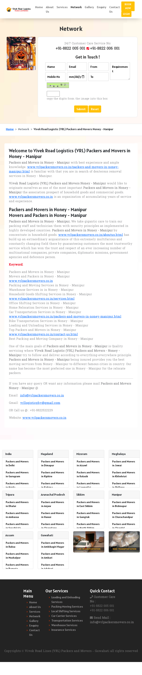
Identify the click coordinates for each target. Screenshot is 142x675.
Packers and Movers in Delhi (17, 463)
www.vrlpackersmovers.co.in (31, 197)
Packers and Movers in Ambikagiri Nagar (52, 544)
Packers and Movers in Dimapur (52, 463)
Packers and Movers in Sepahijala (17, 526)
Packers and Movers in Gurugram (17, 474)
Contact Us (114, 9)
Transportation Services (67, 620)
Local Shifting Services (65, 611)
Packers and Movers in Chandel (123, 526)
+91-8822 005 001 (71, 48)
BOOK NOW (128, 6)
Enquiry (101, 7)
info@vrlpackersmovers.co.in (42, 395)
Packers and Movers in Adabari (52, 566)
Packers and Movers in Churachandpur (123, 515)
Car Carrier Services (64, 616)
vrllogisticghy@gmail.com (40, 403)
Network (76, 7)
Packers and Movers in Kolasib (88, 474)
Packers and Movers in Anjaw (52, 504)
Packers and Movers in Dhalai (17, 504)
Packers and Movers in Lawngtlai (88, 485)
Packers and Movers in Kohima (52, 485)
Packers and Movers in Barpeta (17, 566)
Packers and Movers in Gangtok (88, 515)
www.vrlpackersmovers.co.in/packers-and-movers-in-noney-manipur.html (65, 317)
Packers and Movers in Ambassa (17, 515)
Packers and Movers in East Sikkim (88, 504)
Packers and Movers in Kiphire (52, 474)
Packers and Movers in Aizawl (88, 463)
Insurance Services (63, 630)
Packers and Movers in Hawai (52, 515)
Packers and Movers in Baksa (17, 544)
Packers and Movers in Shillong (123, 485)
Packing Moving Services (67, 606)
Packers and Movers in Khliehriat (123, 474)
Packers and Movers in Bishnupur (123, 504)
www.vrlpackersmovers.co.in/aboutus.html (90, 235)
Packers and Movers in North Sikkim (88, 526)
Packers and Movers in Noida (17, 485)
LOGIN (126, 14)
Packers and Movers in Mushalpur (17, 555)
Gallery (89, 7)
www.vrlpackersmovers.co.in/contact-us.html (43, 334)
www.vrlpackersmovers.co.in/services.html (42, 299)
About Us (50, 9)
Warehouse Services (64, 625)
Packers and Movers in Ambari (52, 555)
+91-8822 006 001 (105, 48)
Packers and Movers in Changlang (52, 526)
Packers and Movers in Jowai (123, 463)
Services (62, 7)
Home (39, 7)
